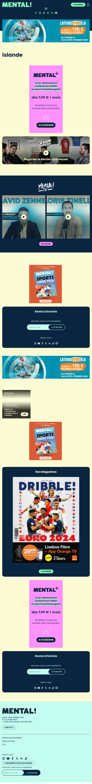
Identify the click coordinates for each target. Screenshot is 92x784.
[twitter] (52, 13)
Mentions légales (8, 741)
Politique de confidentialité (12, 738)
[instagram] (40, 13)
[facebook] (36, 13)
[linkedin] (48, 13)
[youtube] (56, 13)
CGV (3, 744)
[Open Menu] (46, 9)
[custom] (44, 13)
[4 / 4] (54, 520)
